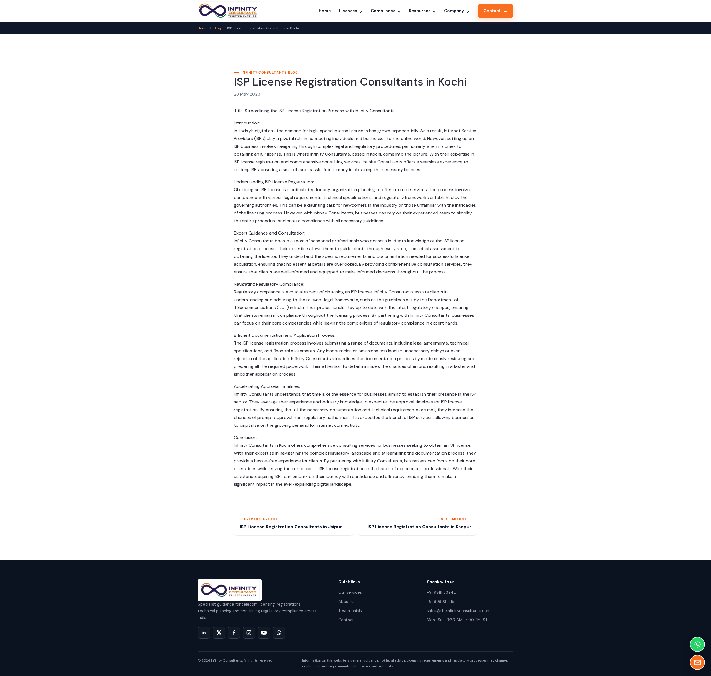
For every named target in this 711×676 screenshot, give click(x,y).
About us (347, 601)
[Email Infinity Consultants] (697, 662)
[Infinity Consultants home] (229, 10)
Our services (350, 592)
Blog (217, 28)
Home (325, 11)
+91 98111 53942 (441, 592)
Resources (422, 11)
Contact (495, 11)
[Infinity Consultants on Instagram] (249, 633)
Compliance (386, 11)
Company (456, 11)
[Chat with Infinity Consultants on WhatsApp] (279, 633)
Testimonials (350, 610)
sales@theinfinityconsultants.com (458, 610)
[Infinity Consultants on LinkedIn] (204, 633)
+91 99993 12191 (441, 601)
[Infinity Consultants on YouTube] (264, 633)
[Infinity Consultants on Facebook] (234, 633)
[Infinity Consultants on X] (219, 633)
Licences (350, 11)
